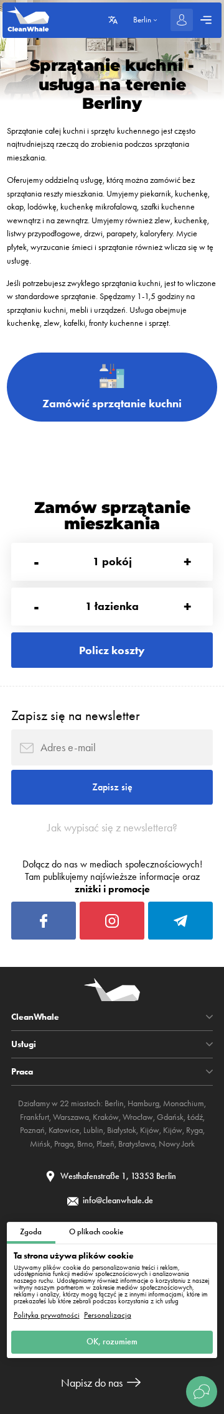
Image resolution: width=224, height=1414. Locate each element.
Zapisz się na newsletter (75, 715)
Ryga (194, 1130)
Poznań (32, 1130)
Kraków (106, 1117)
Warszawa (71, 1117)
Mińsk (40, 1144)
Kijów (149, 1130)
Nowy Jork (177, 1144)
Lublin (93, 1130)
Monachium (183, 1103)
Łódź (195, 1117)
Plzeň (105, 1144)
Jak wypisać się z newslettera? (112, 827)
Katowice (64, 1130)
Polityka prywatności (47, 1315)
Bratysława (136, 1144)
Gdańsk (170, 1117)
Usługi (23, 1044)
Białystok (121, 1130)
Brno (85, 1144)
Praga (63, 1144)
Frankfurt (34, 1117)
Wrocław (138, 1117)
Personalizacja (107, 1315)
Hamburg (143, 1103)
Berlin (114, 1103)
